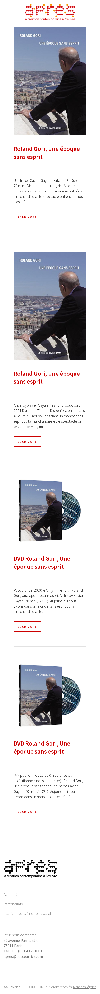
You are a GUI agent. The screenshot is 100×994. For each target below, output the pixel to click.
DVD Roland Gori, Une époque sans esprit (42, 562)
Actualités (11, 894)
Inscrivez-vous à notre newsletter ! (31, 913)
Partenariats (13, 903)
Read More (27, 217)
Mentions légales (84, 987)
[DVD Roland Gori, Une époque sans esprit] (50, 511)
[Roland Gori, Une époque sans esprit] (50, 81)
